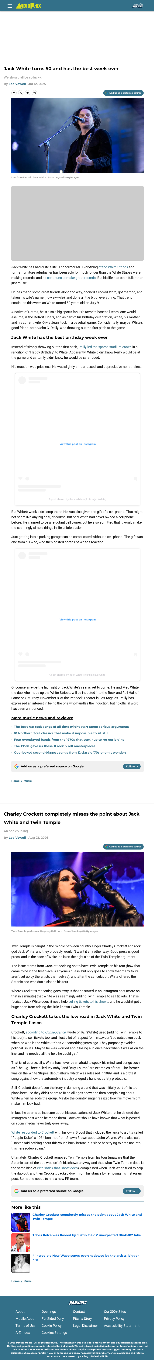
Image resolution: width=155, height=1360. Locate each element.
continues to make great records (71, 278)
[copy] (34, 92)
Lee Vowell (17, 84)
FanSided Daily (53, 1319)
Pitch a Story (82, 1319)
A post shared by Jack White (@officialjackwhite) (77, 499)
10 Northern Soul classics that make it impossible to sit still (61, 733)
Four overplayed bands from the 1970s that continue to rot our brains (69, 739)
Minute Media (24, 1342)
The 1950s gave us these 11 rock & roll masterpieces (54, 746)
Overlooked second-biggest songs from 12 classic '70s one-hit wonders (70, 752)
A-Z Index (23, 1333)
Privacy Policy (114, 1319)
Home (15, 781)
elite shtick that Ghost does (57, 1168)
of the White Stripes (113, 267)
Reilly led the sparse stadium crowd (105, 347)
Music (28, 781)
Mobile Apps (25, 1319)
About (20, 1312)
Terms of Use (26, 1326)
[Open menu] (10, 5)
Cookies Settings (54, 1333)
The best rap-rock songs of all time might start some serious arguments (71, 727)
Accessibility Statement (122, 1326)
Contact (79, 1312)
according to (46, 1032)
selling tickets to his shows (88, 1002)
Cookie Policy (52, 1326)
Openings (49, 1312)
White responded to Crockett (33, 1132)
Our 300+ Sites (115, 1312)
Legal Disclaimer (85, 1326)
